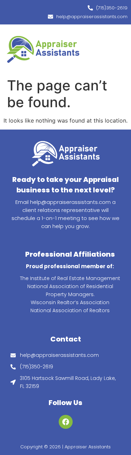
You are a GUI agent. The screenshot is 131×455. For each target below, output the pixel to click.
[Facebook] (66, 422)
